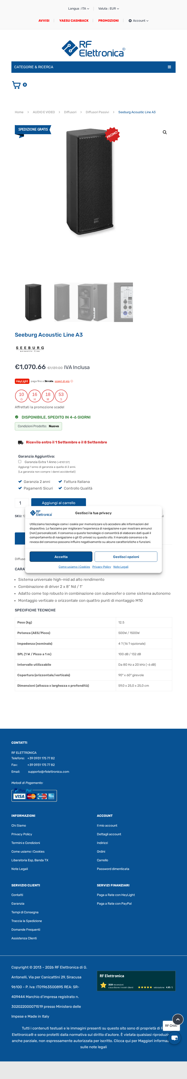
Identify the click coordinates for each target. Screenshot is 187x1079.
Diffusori (70, 112)
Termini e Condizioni (25, 843)
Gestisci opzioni (126, 557)
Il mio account (107, 825)
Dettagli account (109, 834)
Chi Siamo (18, 825)
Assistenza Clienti (24, 938)
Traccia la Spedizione (26, 921)
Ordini (101, 851)
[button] (165, 132)
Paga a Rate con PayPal (114, 904)
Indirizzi (102, 843)
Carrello (102, 860)
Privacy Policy (101, 566)
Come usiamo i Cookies (74, 566)
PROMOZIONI (108, 21)
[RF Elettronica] (93, 48)
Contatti (17, 895)
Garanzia (17, 904)
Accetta (61, 557)
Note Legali (120, 566)
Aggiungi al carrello (58, 503)
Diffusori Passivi (97, 112)
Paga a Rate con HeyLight (116, 895)
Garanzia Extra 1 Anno (47, 462)
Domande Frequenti (25, 930)
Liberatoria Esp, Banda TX (29, 860)
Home (19, 112)
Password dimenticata (113, 869)
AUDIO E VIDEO (44, 112)
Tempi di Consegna (25, 912)
